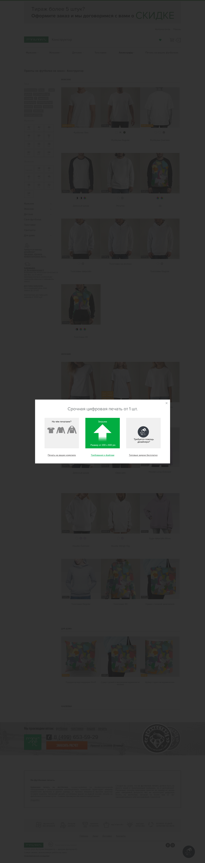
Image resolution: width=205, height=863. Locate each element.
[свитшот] (61, 430)
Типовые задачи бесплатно (143, 455)
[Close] (166, 403)
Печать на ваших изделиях (62, 455)
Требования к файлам (102, 455)
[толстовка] (72, 430)
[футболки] (51, 430)
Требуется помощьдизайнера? (144, 440)
